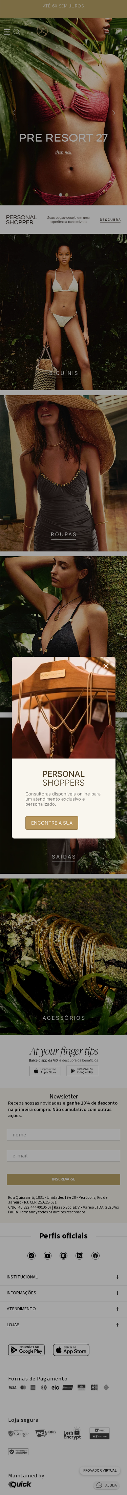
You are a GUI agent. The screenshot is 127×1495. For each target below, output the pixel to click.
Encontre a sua (51, 823)
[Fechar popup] (106, 666)
